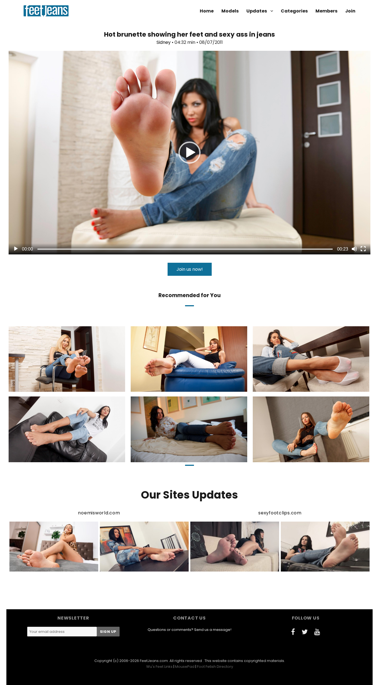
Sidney (163, 42)
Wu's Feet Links (159, 666)
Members (326, 11)
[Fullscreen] (363, 249)
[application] (189, 152)
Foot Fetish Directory (215, 666)
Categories (294, 11)
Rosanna (44, 387)
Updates (256, 11)
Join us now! (189, 269)
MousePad (184, 666)
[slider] (185, 249)
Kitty (166, 457)
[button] (189, 152)
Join (350, 11)
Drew (286, 457)
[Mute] (354, 249)
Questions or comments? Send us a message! (189, 629)
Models (230, 11)
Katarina (166, 387)
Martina (287, 387)
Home (207, 11)
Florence (43, 457)
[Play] (16, 249)
